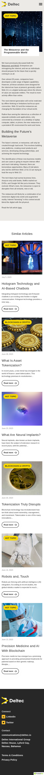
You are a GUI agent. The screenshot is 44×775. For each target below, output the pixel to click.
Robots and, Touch (15, 576)
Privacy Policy (9, 760)
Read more (8, 309)
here (20, 208)
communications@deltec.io (16, 735)
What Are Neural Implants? (21, 435)
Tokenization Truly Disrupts (21, 504)
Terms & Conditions (12, 755)
